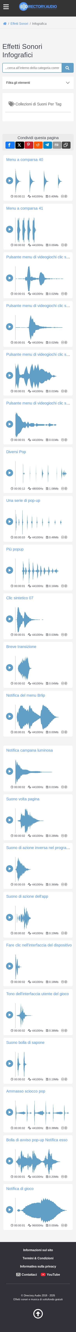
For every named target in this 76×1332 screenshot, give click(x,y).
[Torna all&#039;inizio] (38, 1317)
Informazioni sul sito (38, 1250)
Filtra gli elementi (18, 82)
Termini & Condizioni (38, 1258)
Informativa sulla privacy (38, 1266)
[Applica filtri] (67, 68)
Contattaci (29, 1274)
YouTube (53, 1274)
